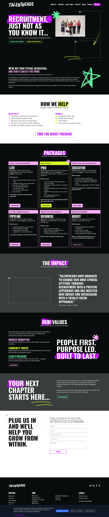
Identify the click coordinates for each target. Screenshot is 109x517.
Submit (58, 452)
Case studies (69, 4)
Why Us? (77, 4)
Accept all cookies (62, 511)
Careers (90, 4)
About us (53, 4)
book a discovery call (34, 42)
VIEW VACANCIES (62, 397)
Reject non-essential (76, 511)
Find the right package (54, 133)
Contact (97, 4)
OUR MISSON (13, 365)
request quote (77, 244)
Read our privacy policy (19, 515)
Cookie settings (90, 511)
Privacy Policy (83, 498)
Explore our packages (17, 42)
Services (61, 4)
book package (15, 205)
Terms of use (83, 496)
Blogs (84, 4)
